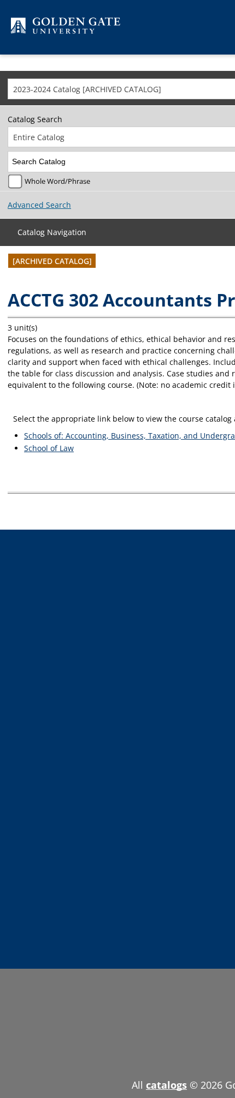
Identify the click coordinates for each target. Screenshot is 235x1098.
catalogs (166, 1084)
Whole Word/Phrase (57, 181)
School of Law (49, 448)
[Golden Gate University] (65, 27)
